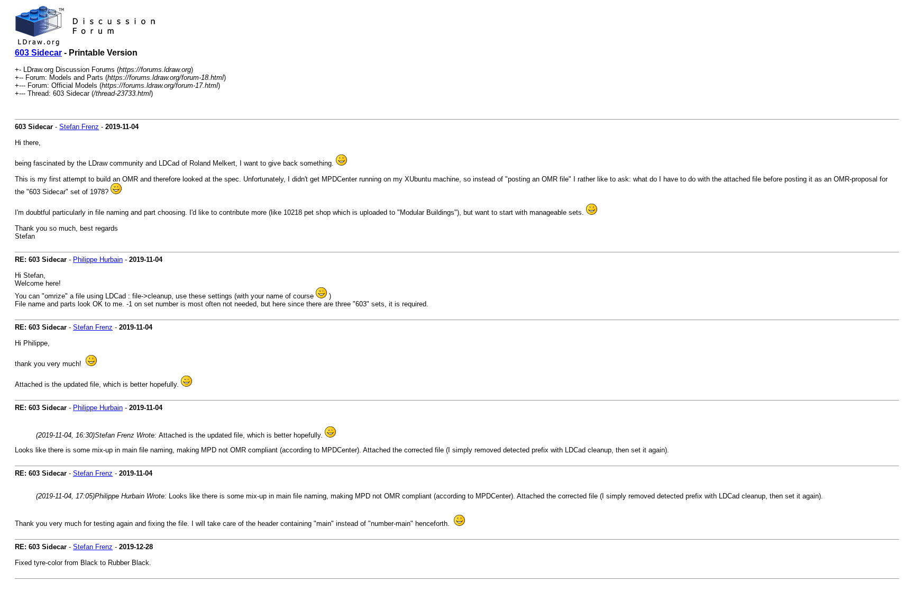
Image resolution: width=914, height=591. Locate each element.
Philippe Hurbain (98, 259)
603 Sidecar (38, 52)
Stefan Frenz (79, 127)
